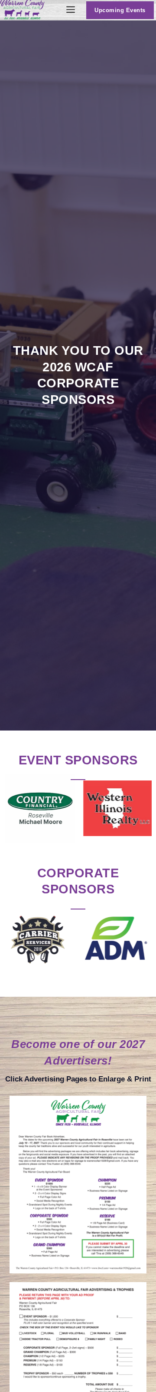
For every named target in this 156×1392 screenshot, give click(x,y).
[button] (70, 10)
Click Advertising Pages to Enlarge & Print (78, 1079)
